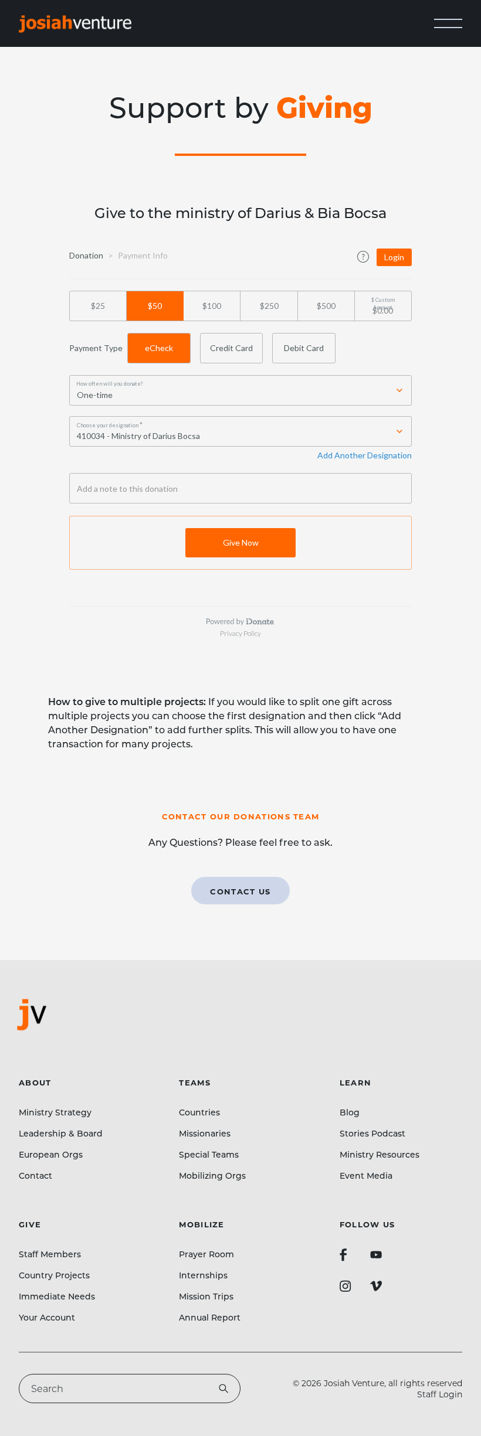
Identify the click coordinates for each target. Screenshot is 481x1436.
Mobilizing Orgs (212, 1175)
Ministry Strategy (55, 1112)
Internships (203, 1275)
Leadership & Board (61, 1133)
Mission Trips (206, 1296)
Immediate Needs (57, 1296)
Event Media (366, 1175)
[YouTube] (376, 1254)
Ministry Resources (379, 1154)
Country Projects (54, 1275)
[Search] (223, 1388)
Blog (350, 1112)
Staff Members (50, 1254)
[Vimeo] (376, 1286)
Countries (199, 1112)
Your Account (47, 1317)
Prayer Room (206, 1254)
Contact (35, 1175)
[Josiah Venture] (75, 23)
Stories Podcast (372, 1133)
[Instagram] (345, 1286)
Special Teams (209, 1154)
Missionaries (205, 1133)
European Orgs (51, 1154)
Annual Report (209, 1317)
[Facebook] (343, 1254)
